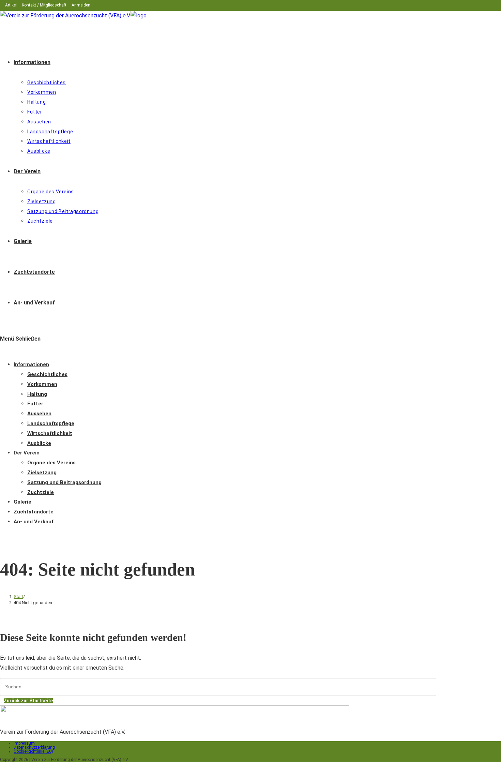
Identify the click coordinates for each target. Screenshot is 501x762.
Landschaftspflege (50, 423)
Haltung (37, 394)
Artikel (11, 5)
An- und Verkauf (34, 522)
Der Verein (27, 453)
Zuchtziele (40, 492)
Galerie (22, 502)
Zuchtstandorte (34, 512)
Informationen (31, 364)
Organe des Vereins (51, 463)
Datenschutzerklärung (34, 747)
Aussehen (39, 413)
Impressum (24, 743)
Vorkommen (42, 384)
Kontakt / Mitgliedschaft (44, 5)
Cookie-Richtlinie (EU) (33, 751)
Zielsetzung (42, 472)
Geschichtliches (47, 374)
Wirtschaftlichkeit (49, 433)
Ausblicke (39, 443)
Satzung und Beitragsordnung (64, 482)
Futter (35, 404)
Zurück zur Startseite (28, 700)
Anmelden (81, 5)
